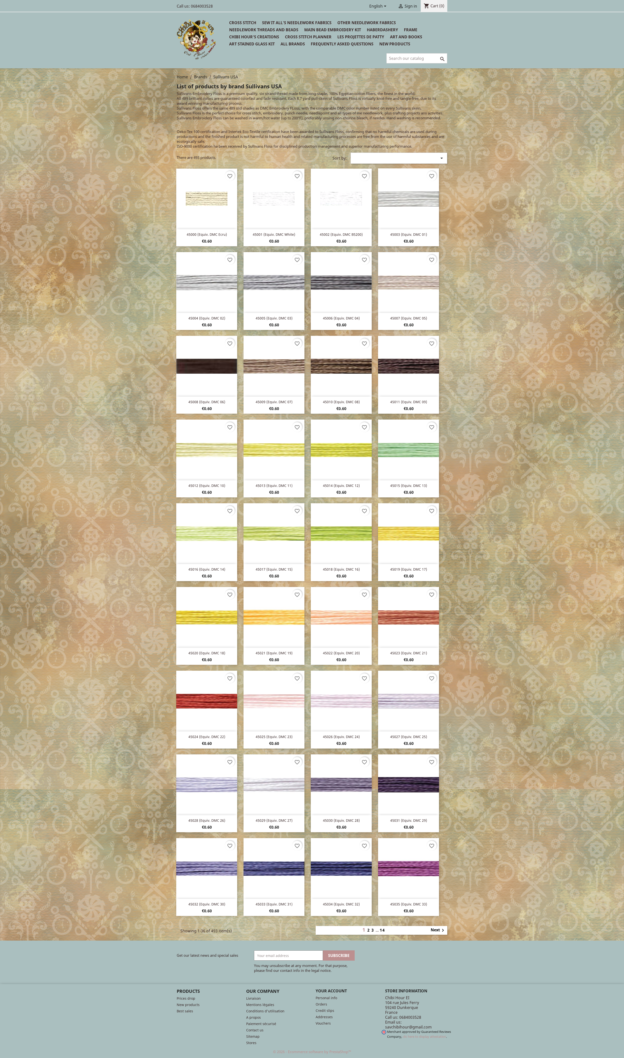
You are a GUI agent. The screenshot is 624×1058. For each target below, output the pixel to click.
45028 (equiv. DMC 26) (206, 820)
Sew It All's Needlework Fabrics (297, 22)
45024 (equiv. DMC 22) (206, 736)
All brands (293, 44)
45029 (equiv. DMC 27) (274, 820)
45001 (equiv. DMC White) (274, 234)
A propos (253, 1017)
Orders (321, 1004)
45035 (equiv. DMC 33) (408, 904)
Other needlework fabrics (366, 22)
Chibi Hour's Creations (254, 37)
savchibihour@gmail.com (408, 1027)
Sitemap (253, 1036)
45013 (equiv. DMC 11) (274, 485)
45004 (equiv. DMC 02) (206, 318)
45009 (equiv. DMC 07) (274, 402)
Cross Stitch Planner (308, 37)
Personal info (326, 998)
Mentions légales (260, 1004)
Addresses (324, 1017)
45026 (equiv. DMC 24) (341, 736)
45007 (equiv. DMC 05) (408, 318)
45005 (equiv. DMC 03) (274, 318)
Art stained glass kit (252, 44)
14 (382, 930)
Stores (251, 1042)
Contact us (254, 1030)
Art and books (406, 37)
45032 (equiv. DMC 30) (206, 904)
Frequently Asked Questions (342, 44)
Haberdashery (382, 29)
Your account (331, 991)
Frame (410, 29)
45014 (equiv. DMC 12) (341, 485)
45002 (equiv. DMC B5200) (341, 234)
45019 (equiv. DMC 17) (408, 569)
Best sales (185, 1011)
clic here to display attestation (424, 1037)
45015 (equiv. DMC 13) (408, 485)
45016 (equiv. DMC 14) (206, 569)
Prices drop (186, 998)
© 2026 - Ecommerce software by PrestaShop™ (312, 1051)
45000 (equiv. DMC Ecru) (207, 234)
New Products (394, 44)
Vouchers (323, 1023)
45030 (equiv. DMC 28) (341, 820)
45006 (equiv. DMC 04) (341, 318)
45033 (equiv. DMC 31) (274, 904)
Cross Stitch (242, 22)
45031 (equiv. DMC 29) (408, 820)
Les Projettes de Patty (360, 37)
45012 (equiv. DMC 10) (206, 485)
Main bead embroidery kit (332, 29)
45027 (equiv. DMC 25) (408, 736)
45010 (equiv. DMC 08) (341, 402)
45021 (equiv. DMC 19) (274, 653)
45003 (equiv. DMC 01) (408, 234)
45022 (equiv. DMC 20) (341, 653)
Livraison (253, 998)
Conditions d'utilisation (265, 1011)
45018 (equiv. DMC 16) (341, 569)
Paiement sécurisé (261, 1023)
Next (438, 930)
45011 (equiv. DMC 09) (408, 402)
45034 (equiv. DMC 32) (341, 904)
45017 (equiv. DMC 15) (274, 569)
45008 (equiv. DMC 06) (206, 402)
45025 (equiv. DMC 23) (274, 736)
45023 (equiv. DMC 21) (408, 653)
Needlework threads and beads (263, 29)
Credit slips (325, 1010)
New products (188, 1004)
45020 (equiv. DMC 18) (206, 653)
